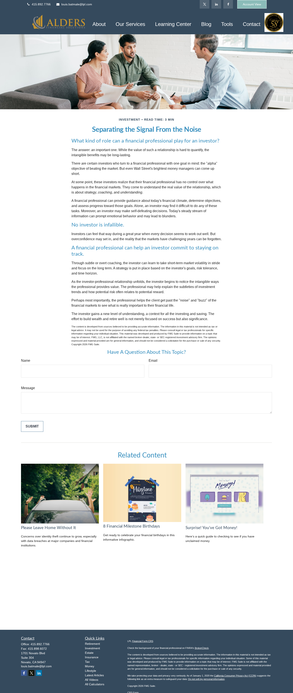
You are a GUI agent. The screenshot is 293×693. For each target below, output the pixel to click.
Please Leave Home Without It (48, 528)
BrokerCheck (202, 648)
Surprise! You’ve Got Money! (211, 528)
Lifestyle (90, 670)
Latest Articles (94, 675)
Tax (87, 661)
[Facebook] (228, 4)
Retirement (92, 643)
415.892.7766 (41, 4)
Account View (252, 4)
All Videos (91, 679)
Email (153, 360)
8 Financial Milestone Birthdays (131, 526)
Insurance (91, 657)
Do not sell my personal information (206, 679)
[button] (99, 24)
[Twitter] (204, 4)
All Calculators (94, 684)
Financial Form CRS (142, 641)
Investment (92, 648)
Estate (89, 652)
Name (25, 360)
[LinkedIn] (216, 4)
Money (89, 666)
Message (28, 388)
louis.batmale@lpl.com (76, 4)
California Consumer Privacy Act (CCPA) (235, 675)
